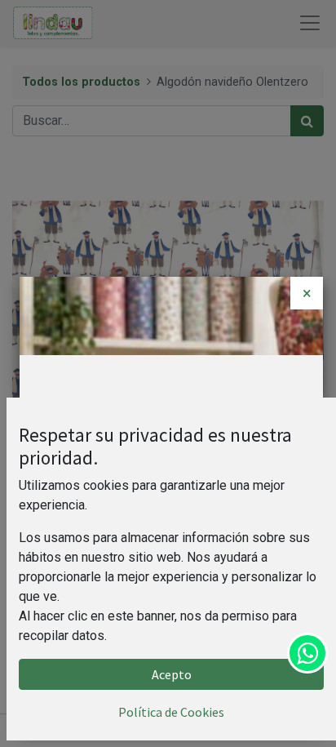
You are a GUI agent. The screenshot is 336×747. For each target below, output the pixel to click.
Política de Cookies (171, 712)
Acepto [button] (172, 674)
